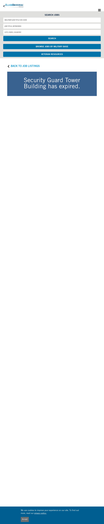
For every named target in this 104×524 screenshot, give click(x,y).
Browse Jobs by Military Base (52, 47)
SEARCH (52, 39)
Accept (25, 519)
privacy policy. (40, 513)
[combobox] (52, 20)
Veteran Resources (52, 54)
